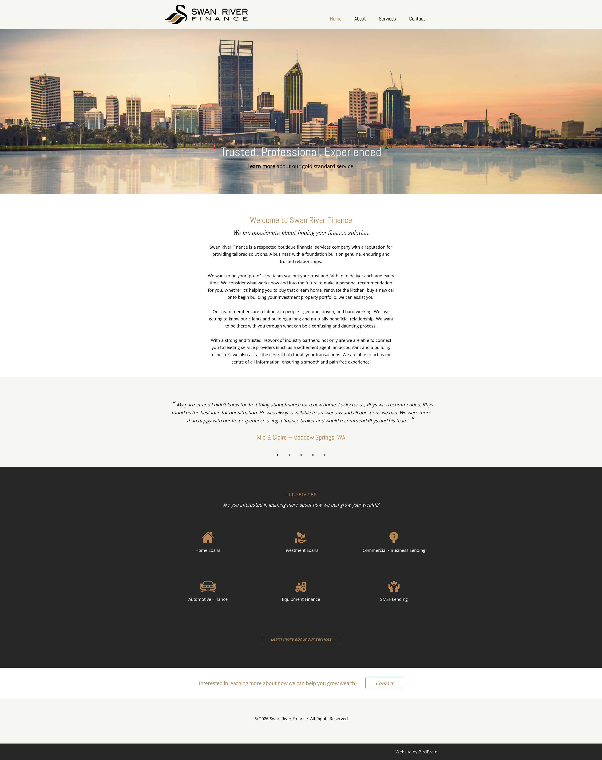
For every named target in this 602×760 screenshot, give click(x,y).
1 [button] (277, 455)
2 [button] (289, 455)
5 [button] (324, 455)
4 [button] (312, 455)
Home (335, 18)
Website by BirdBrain (416, 752)
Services (387, 18)
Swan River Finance (206, 14)
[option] (301, 422)
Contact (417, 18)
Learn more (261, 166)
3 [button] (301, 455)
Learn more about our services (301, 639)
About (360, 18)
